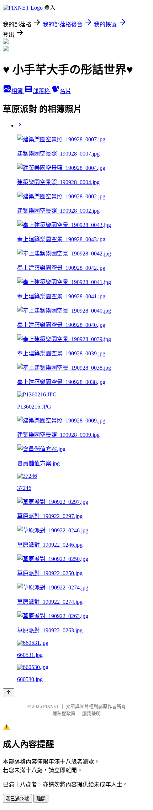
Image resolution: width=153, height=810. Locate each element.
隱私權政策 (63, 713)
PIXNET (51, 706)
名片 (65, 91)
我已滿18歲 (17, 798)
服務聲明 (91, 713)
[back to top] (8, 692)
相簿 (17, 91)
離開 (41, 798)
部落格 (42, 91)
